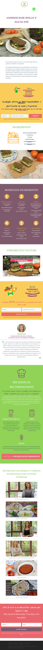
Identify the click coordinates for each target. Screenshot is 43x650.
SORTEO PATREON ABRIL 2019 (21, 499)
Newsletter (16, 644)
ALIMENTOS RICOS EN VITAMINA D (21, 538)
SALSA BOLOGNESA (21, 577)
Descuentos (11, 644)
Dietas (21, 642)
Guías (18, 642)
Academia (10, 642)
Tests (25, 642)
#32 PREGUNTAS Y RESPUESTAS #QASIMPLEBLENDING (21, 558)
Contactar (26, 644)
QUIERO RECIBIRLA (21, 629)
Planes (14, 642)
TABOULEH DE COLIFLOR (21, 597)
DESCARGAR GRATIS (21, 314)
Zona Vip (28, 642)
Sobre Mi (21, 644)
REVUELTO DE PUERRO (21, 518)
